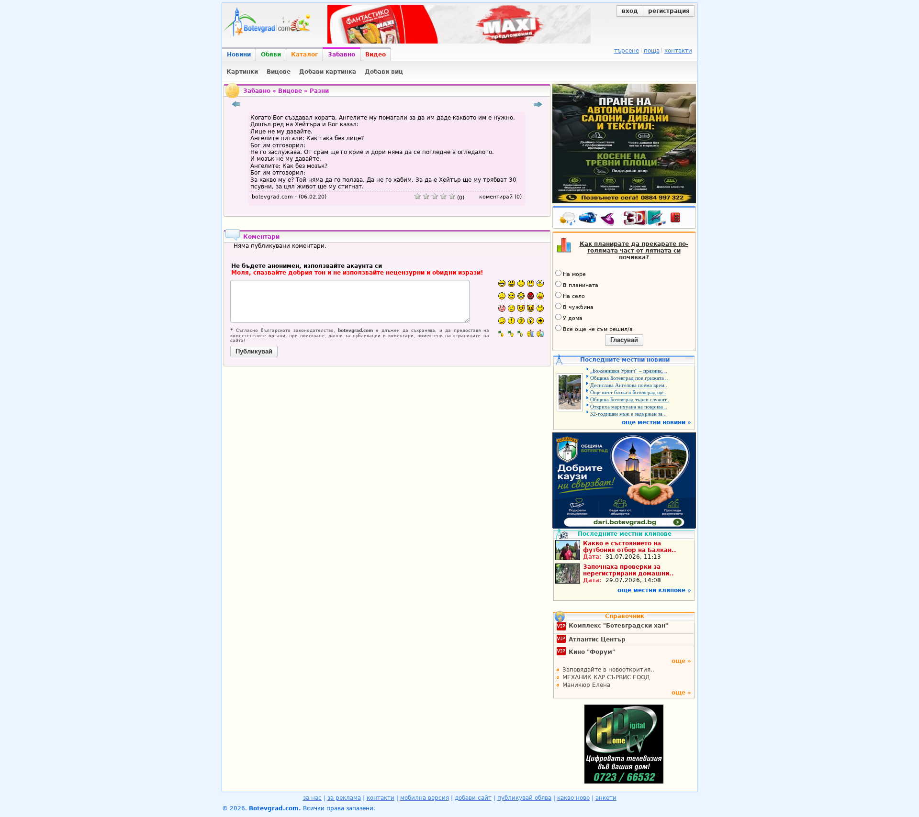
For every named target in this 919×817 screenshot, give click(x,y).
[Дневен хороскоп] (609, 219)
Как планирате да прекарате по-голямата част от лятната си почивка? (634, 251)
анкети (605, 798)
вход (630, 11)
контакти (678, 50)
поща (652, 50)
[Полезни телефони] (680, 219)
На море (574, 274)
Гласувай (624, 339)
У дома (573, 318)
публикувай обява (524, 798)
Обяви (271, 54)
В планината (580, 285)
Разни (319, 91)
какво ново (573, 798)
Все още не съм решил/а (598, 329)
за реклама (344, 798)
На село (574, 296)
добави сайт (473, 798)
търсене (626, 50)
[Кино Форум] (645, 218)
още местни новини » (656, 422)
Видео (375, 54)
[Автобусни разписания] (588, 219)
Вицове (290, 91)
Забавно (341, 54)
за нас (312, 798)
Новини (239, 54)
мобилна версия (424, 798)
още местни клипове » (654, 590)
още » (681, 661)
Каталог (304, 54)
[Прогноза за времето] (567, 219)
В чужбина (578, 307)
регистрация (669, 11)
